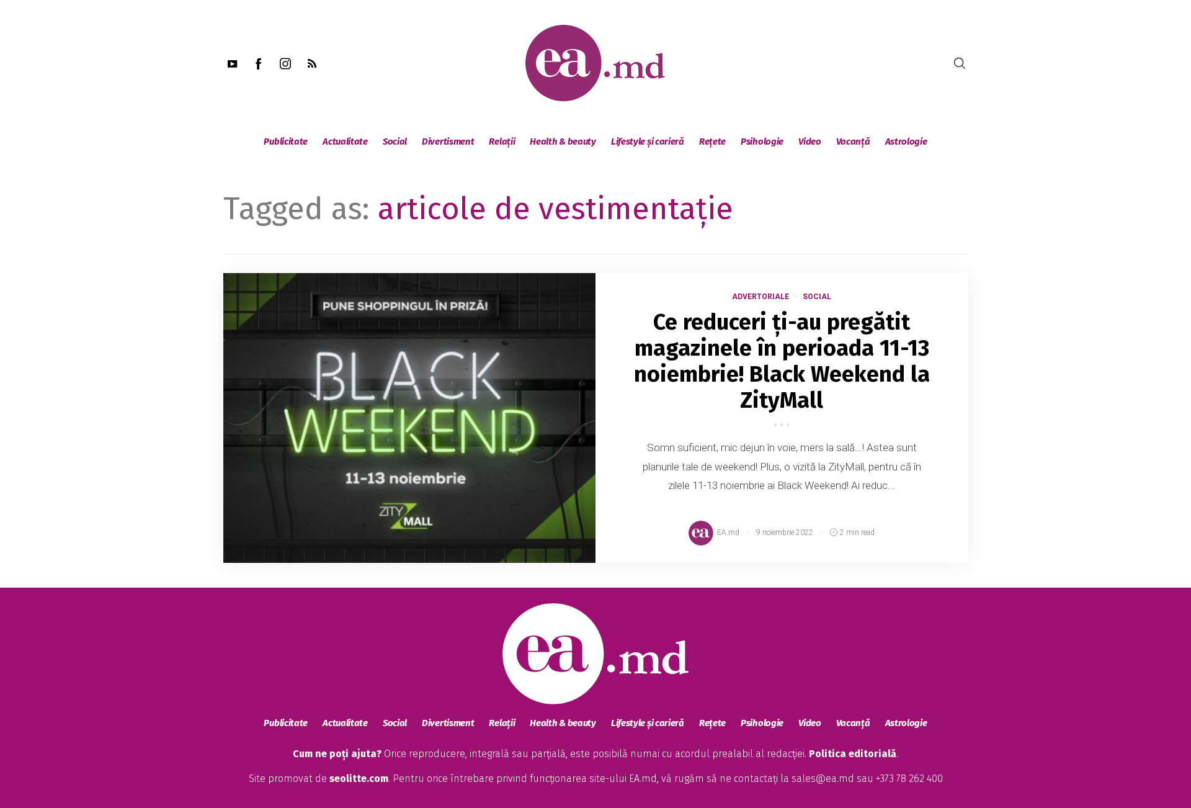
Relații (502, 141)
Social (395, 141)
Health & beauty (563, 141)
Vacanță (853, 141)
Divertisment (448, 141)
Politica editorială (852, 754)
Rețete (712, 141)
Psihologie (762, 141)
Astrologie (906, 141)
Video (809, 141)
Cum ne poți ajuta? (337, 754)
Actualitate (345, 141)
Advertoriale (760, 296)
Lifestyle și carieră (647, 141)
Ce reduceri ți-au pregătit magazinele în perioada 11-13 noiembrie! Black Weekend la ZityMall (782, 361)
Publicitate (286, 141)
